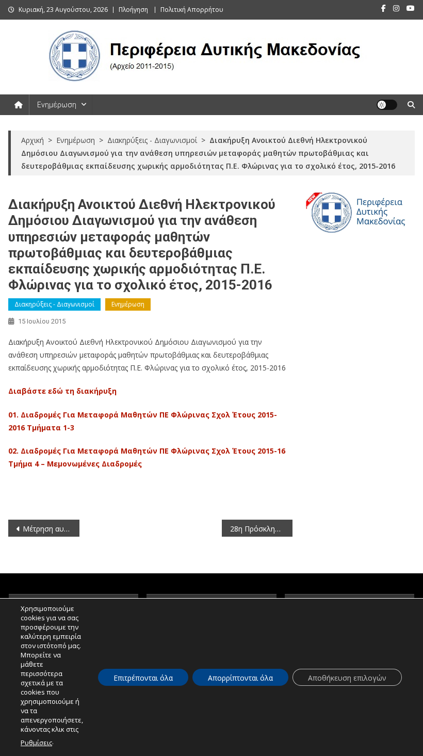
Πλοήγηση (133, 9)
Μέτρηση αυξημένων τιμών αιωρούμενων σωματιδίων (51, 529)
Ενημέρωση (56, 105)
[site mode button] (387, 105)
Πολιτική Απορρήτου (191, 9)
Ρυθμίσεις (36, 742)
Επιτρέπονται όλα (143, 678)
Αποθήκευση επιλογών (347, 678)
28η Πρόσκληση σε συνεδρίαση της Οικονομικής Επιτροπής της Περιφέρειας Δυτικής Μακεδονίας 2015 (261, 529)
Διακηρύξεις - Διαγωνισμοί (54, 304)
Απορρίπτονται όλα (240, 678)
